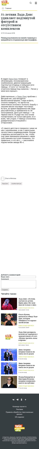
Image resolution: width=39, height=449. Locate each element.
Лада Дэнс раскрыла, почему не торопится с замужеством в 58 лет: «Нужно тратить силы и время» (28, 336)
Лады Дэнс (22, 96)
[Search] (30, 3)
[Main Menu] (36, 3)
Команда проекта (19, 406)
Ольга (7, 178)
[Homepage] (5, 3)
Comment (5, 279)
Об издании (19, 417)
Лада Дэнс (13, 79)
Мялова (13, 178)
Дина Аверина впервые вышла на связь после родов (26, 352)
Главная (8, 8)
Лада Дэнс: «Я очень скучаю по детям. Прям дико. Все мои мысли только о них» (27, 302)
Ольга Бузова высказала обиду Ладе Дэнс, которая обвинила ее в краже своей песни (28, 318)
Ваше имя (5, 277)
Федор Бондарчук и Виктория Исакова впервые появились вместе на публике (26, 380)
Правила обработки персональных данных (19, 413)
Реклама (19, 409)
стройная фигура (16, 183)
